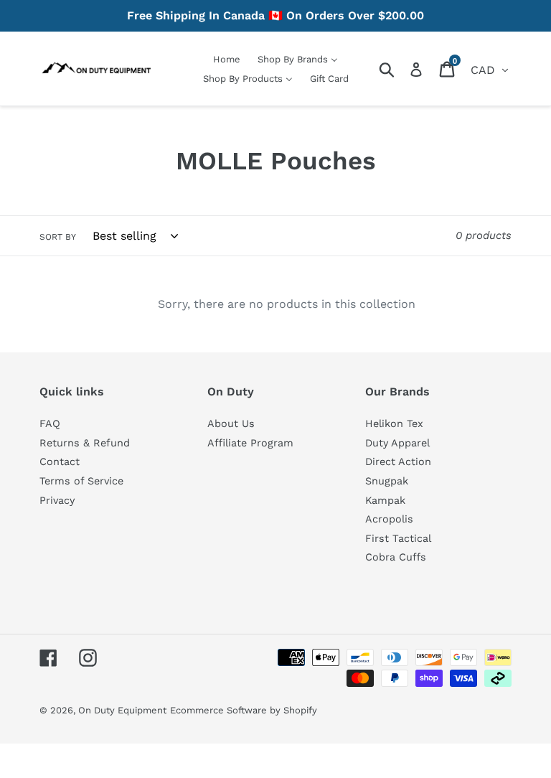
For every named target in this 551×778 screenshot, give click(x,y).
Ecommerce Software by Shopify (243, 710)
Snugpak (386, 481)
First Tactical (398, 538)
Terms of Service (81, 481)
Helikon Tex (394, 423)
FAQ (49, 423)
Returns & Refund (84, 443)
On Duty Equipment (122, 710)
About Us (231, 423)
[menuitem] (226, 59)
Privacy (57, 500)
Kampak (385, 500)
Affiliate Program (250, 443)
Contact (59, 461)
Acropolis (389, 519)
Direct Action (398, 461)
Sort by (57, 237)
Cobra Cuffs (395, 557)
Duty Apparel (397, 443)
